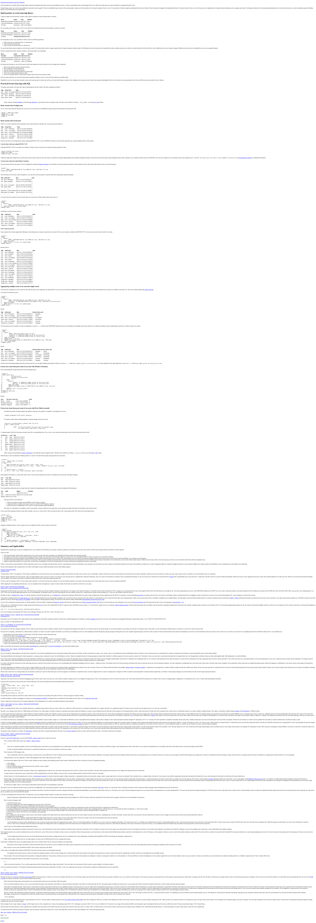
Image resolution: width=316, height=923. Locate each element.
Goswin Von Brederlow (55, 646)
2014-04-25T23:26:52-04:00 (16, 586)
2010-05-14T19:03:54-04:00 (25, 674)
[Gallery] (8, 918)
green (38, 722)
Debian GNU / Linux (17, 595)
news (11, 872)
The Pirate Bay (245, 711)
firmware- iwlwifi (58, 602)
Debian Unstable (140, 667)
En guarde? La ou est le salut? (8, 735)
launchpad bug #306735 (41, 698)
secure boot (140, 595)
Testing (236, 598)
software (15, 649)
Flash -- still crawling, (6, 705)
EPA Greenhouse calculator (75, 724)
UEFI (38, 598)
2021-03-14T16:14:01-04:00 (8, 569)
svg (96, 619)
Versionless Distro (5, 650)
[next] (2, 921)
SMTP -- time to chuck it (35, 738)
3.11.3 (40, 605)
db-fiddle (19, 102)
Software (18, 614)
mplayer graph (71, 731)
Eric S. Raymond (27, 877)
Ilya (22, 741)
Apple (24, 904)
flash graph (29, 731)
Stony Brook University (40, 776)
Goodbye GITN (5, 571)
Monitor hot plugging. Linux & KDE (10, 676)
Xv (131, 715)
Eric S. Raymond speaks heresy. (9, 874)
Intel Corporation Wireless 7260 (91, 602)
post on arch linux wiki (139, 602)
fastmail (172, 576)
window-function (149, 289)
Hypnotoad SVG (5, 616)
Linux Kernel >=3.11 (178, 602)
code (6, 704)
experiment (10, 624)
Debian (2, 614)
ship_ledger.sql (33, 102)
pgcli (98, 102)
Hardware (7, 614)
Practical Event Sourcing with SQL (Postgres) (12, 2)
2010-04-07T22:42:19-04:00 (22, 733)
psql (94, 102)
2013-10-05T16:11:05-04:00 (31, 614)
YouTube (210, 779)
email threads (33, 646)
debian (10, 704)
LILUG (3, 586)
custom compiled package (121, 605)
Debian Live (57, 595)
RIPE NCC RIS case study (255, 779)
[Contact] (6, 918)
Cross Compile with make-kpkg (9, 626)
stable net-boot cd (24, 598)
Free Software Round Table (72, 899)
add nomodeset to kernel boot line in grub (93, 599)
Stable (231, 598)
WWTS (7, 733)
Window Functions (44, 164)
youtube (237, 711)
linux (22, 614)
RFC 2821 (101, 787)
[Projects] (4, 918)
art (6, 624)
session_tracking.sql (27, 453)
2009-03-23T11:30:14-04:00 (19, 912)
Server (7, 586)
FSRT (81, 899)
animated (92, 619)
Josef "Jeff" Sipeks (11, 738)
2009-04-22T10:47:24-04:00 (26, 872)
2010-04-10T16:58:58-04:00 (31, 704)
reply (17, 738)
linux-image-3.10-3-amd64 (23, 599)
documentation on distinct (245, 157)
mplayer (153, 715)
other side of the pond (91, 698)
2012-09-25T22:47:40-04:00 (23, 624)
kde (13, 704)
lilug (2, 912)
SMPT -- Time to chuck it (33, 741)
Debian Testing (130, 667)
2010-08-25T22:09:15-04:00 (25, 649)
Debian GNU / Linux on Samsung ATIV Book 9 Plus (15, 588)
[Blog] (3, 918)
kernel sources (21, 636)
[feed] (1, 918)
